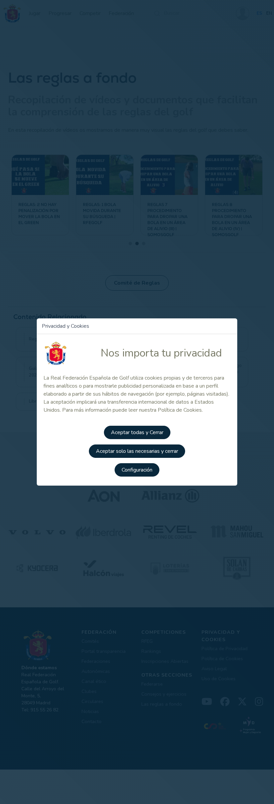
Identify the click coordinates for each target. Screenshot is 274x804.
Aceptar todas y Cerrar (137, 432)
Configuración (137, 470)
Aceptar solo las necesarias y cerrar (137, 451)
